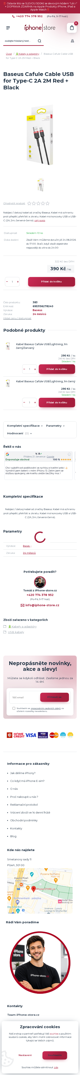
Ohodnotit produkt (14, 203)
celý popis (39, 220)
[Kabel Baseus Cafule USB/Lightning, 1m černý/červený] (8, 346)
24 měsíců (39, 314)
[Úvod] (40, 28)
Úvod (9, 53)
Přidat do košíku (51, 281)
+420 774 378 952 (29, 16)
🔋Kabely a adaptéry (27, 53)
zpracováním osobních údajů (46, 708)
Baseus (37, 310)
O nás (14, 788)
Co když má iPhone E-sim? (27, 781)
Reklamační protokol (24, 804)
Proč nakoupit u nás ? (24, 796)
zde (56, 1067)
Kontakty (16, 828)
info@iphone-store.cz (42, 605)
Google (50, 456)
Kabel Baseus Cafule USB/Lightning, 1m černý (45, 381)
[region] (40, 466)
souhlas (54, 1033)
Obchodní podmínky (24, 820)
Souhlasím (55, 1055)
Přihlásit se (54, 697)
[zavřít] (75, 4)
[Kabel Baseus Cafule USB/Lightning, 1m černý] (8, 383)
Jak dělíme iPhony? (22, 773)
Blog (13, 836)
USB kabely (16, 632)
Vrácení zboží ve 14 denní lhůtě (30, 812)
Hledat (39, 41)
